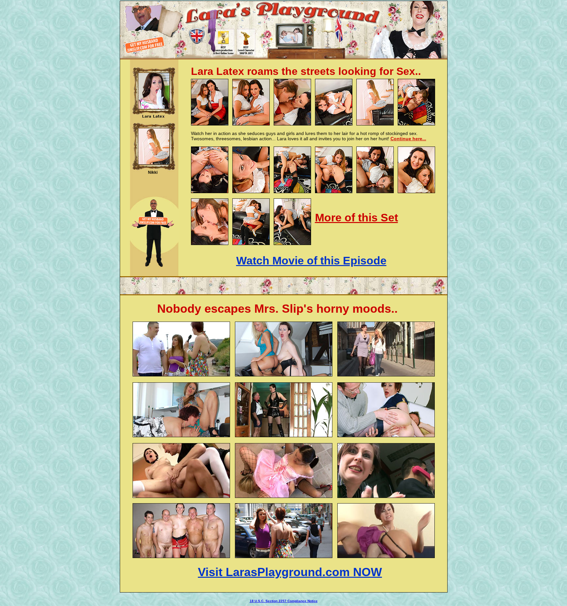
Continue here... (408, 138)
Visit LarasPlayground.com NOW (290, 572)
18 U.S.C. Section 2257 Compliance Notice (284, 601)
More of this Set (356, 217)
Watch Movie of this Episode (311, 260)
